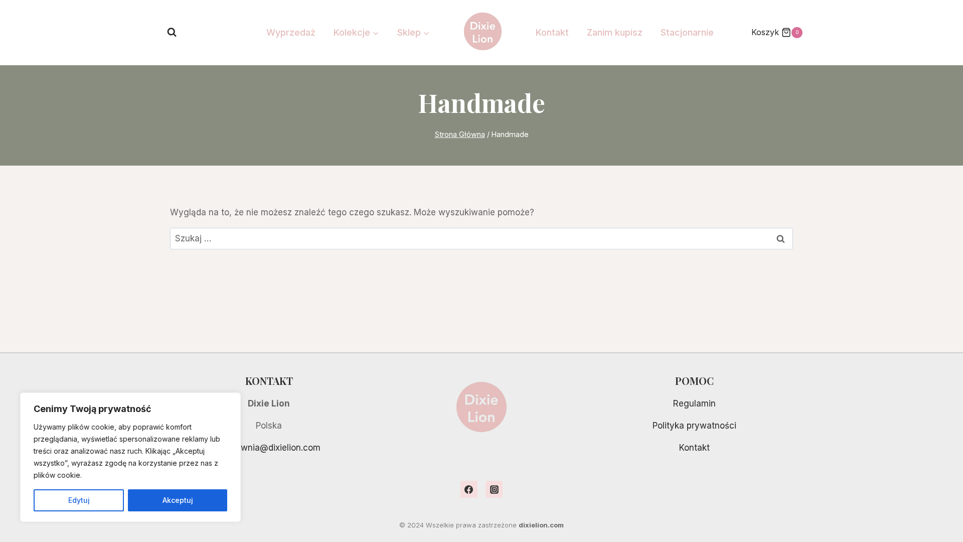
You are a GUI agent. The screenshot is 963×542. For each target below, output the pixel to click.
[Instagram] (494, 489)
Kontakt (552, 32)
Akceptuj (178, 500)
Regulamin (694, 403)
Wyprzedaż (290, 32)
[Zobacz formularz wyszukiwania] (172, 32)
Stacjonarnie (687, 32)
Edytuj (79, 500)
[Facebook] (468, 489)
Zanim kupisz (615, 32)
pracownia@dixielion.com (269, 448)
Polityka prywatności (694, 426)
